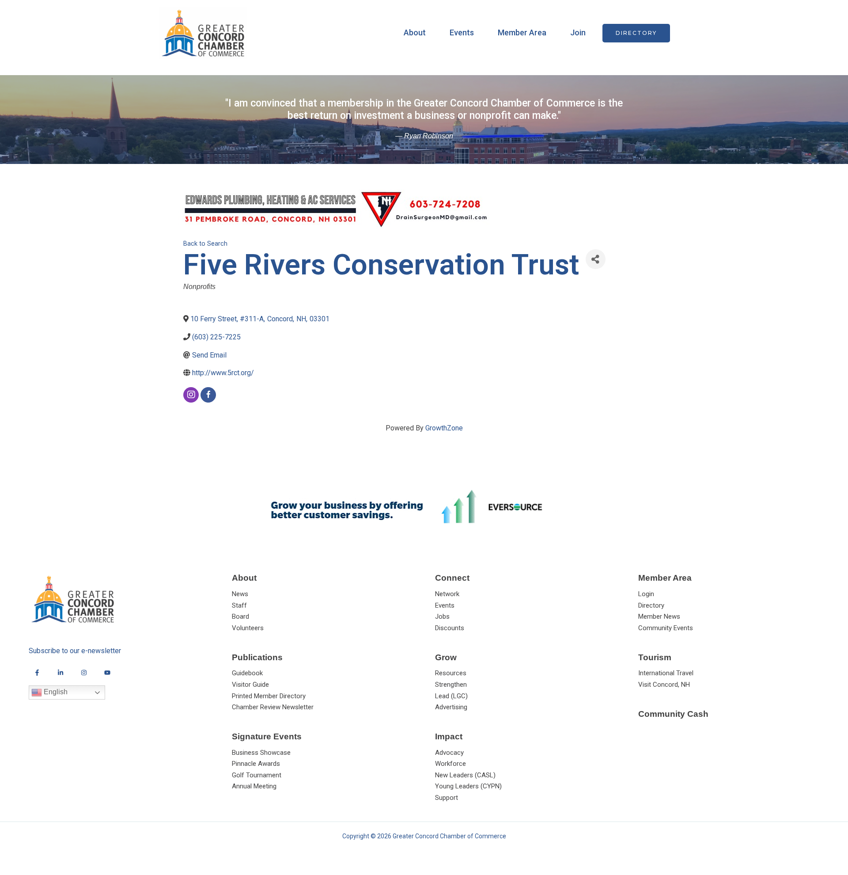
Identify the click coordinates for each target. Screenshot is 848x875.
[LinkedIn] (60, 672)
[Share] (596, 259)
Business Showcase (261, 753)
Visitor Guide (250, 685)
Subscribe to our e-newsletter (75, 651)
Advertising (451, 707)
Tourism (654, 657)
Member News (659, 616)
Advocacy (449, 753)
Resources (450, 673)
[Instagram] (84, 672)
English (55, 692)
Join (578, 32)
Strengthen (451, 685)
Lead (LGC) (451, 696)
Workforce (450, 764)
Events (462, 32)
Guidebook (247, 673)
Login (646, 594)
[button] (636, 33)
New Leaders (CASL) (465, 775)
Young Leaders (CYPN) (468, 786)
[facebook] (208, 395)
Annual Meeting (254, 786)
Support (446, 798)
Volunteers (248, 628)
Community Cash (673, 714)
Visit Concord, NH (664, 685)
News (240, 594)
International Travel (665, 673)
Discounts (449, 628)
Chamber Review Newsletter (273, 707)
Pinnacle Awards (256, 764)
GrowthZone (444, 428)
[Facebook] (37, 672)
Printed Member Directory (269, 696)
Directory (651, 605)
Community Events (665, 628)
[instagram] (191, 395)
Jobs (442, 616)
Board (240, 616)
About (415, 32)
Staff (239, 605)
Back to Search (205, 243)
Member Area (522, 32)
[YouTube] (107, 672)
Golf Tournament (256, 775)
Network (447, 594)
